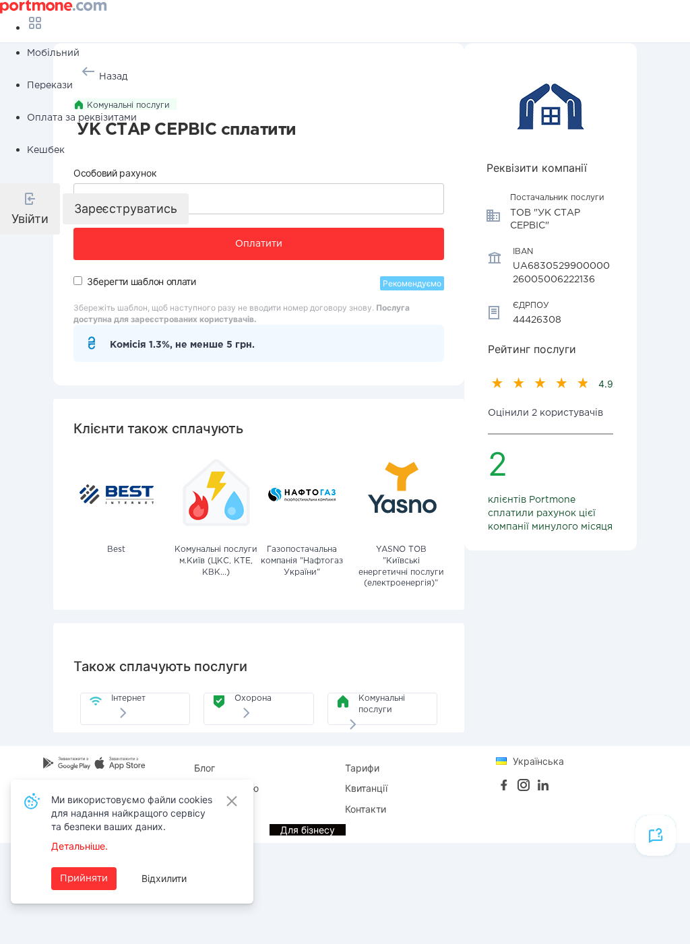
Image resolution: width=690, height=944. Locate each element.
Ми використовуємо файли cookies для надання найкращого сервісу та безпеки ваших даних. (131, 813)
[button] (30, 208)
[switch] (77, 280)
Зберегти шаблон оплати (141, 281)
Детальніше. (79, 846)
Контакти (365, 809)
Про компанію (226, 788)
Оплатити (258, 244)
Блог (204, 768)
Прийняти (84, 879)
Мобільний (53, 53)
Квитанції (366, 788)
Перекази (50, 86)
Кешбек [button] (46, 150)
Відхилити (164, 878)
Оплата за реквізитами (82, 118)
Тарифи (362, 768)
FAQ (203, 809)
